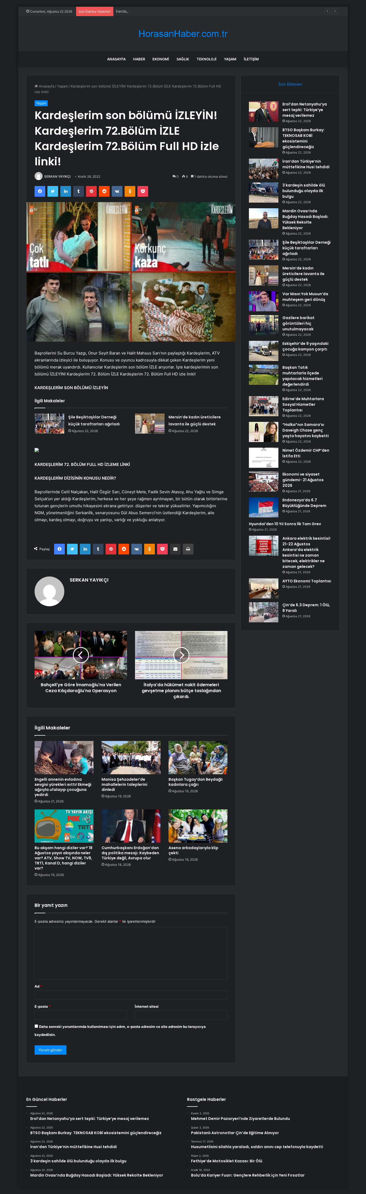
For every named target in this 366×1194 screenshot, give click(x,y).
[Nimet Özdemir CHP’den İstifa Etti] (263, 458)
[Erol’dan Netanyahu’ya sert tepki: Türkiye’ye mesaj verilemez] (263, 111)
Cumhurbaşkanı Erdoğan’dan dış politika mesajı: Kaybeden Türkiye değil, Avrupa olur (130, 853)
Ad (38, 986)
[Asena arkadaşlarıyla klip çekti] (198, 826)
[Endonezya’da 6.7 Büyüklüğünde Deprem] (263, 507)
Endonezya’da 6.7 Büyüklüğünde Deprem (304, 502)
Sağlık (183, 59)
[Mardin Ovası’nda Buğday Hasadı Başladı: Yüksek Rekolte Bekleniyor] (263, 218)
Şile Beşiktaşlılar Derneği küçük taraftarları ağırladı (306, 248)
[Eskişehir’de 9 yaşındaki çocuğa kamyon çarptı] (263, 351)
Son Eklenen (290, 84)
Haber (139, 59)
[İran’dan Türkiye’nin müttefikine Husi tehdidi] (263, 169)
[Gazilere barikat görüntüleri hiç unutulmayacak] (263, 325)
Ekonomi (160, 59)
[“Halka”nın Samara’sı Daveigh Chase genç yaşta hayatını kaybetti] (263, 432)
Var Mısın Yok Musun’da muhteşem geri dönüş (305, 296)
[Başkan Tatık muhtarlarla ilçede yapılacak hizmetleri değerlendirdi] (263, 375)
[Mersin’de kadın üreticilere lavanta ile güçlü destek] (150, 424)
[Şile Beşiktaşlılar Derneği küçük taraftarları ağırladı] (49, 424)
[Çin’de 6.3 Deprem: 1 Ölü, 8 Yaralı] (263, 612)
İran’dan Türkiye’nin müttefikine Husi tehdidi (152, 11)
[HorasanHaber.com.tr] (183, 33)
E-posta (43, 1006)
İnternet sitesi (147, 1006)
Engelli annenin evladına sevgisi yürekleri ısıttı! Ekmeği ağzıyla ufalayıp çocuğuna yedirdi (63, 787)
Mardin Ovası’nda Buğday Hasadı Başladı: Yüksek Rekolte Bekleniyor (305, 219)
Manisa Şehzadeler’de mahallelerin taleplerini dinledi (124, 784)
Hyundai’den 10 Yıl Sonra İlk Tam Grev (285, 524)
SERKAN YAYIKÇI (57, 176)
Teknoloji (206, 59)
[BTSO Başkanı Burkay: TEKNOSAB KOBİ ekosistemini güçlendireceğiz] (263, 137)
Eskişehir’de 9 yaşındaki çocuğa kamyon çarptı (305, 346)
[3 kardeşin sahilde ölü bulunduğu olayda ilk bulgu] (263, 192)
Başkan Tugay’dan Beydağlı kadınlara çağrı (196, 782)
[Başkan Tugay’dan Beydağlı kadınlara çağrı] (198, 757)
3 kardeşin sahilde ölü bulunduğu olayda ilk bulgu (303, 190)
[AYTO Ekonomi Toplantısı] (263, 588)
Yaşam (230, 59)
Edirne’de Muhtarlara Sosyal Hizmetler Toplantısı (303, 404)
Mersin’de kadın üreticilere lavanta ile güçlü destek (303, 273)
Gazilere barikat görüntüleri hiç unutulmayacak (298, 323)
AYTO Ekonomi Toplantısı (306, 581)
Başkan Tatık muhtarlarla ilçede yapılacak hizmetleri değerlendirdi (302, 376)
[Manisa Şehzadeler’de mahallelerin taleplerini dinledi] (131, 757)
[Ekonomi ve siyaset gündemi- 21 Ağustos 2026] (263, 482)
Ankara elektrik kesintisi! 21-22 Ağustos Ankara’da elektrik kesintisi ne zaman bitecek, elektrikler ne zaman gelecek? (306, 552)
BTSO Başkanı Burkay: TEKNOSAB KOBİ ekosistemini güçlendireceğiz (303, 138)
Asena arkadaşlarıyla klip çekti (193, 850)
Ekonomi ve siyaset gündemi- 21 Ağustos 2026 (303, 480)
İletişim (251, 59)
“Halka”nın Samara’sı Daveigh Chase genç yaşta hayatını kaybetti (305, 430)
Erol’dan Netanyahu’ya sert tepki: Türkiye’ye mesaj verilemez (304, 109)
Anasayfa (116, 59)
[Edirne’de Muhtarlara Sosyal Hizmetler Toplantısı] (263, 406)
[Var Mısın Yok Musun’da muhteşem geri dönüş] (263, 301)
